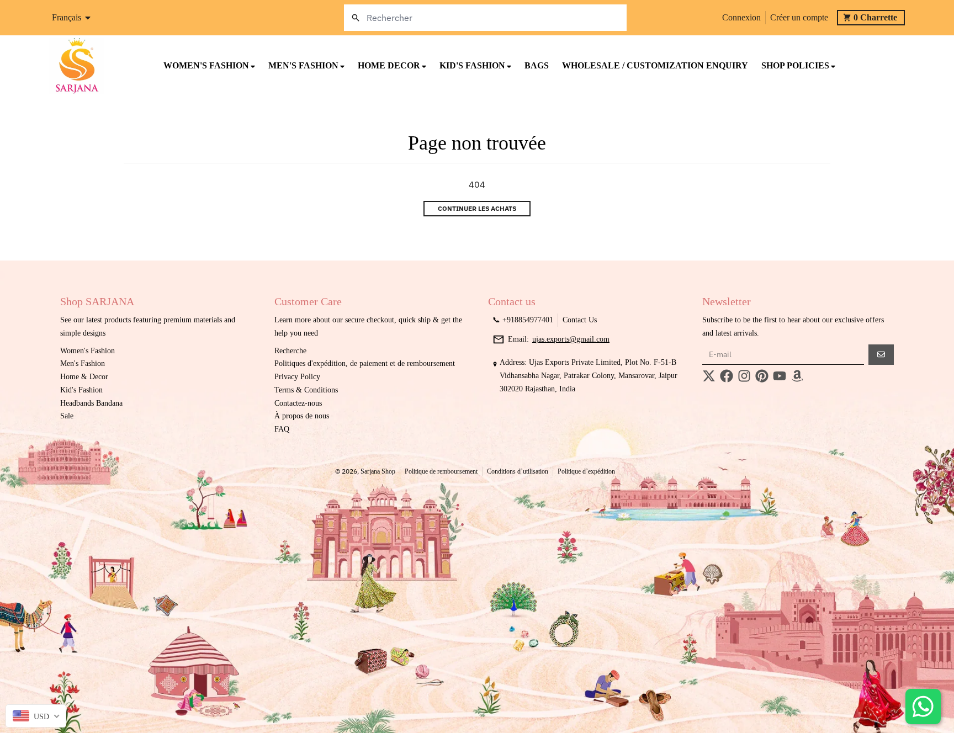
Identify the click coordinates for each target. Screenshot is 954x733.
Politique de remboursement (441, 471)
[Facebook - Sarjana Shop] (726, 376)
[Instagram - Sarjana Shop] (744, 376)
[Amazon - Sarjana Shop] (797, 376)
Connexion (741, 17)
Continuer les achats (477, 208)
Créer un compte (799, 17)
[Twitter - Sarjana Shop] (709, 376)
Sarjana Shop (378, 471)
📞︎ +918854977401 (522, 320)
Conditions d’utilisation (517, 471)
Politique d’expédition (586, 471)
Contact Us (580, 320)
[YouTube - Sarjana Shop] (779, 376)
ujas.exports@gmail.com (571, 339)
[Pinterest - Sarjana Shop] (761, 376)
